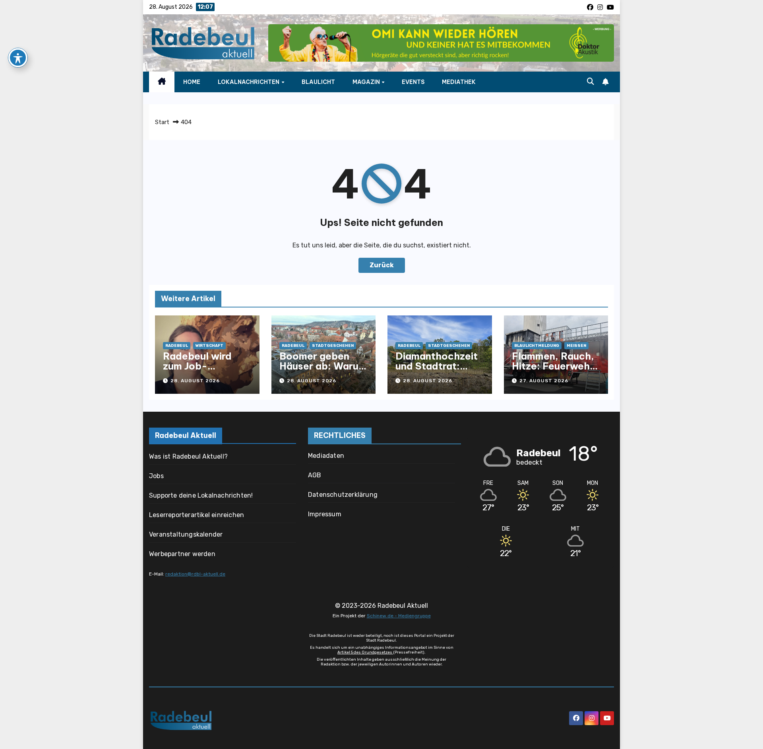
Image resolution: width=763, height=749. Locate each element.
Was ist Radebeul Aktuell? (188, 456)
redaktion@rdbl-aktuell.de (195, 574)
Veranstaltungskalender (186, 534)
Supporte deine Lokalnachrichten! (201, 495)
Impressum (324, 514)
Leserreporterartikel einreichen (196, 515)
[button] (590, 81)
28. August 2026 (195, 380)
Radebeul (176, 345)
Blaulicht (318, 82)
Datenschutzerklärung (343, 494)
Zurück (382, 265)
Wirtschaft (209, 345)
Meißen (576, 345)
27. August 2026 (543, 380)
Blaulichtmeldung (536, 345)
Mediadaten (326, 455)
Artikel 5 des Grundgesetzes (365, 652)
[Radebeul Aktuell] (202, 42)
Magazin (366, 82)
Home (191, 82)
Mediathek (459, 82)
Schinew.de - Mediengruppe (399, 616)
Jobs (156, 476)
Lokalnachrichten (249, 82)
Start (162, 122)
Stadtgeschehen (333, 345)
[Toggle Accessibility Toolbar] (17, 57)
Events (413, 82)
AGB (314, 475)
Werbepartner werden (182, 554)
